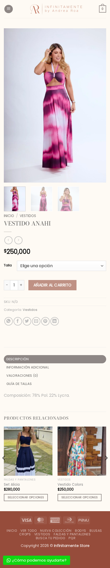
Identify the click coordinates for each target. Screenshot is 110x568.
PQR (72, 538)
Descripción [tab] (17, 359)
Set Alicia (12, 484)
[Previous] (12, 105)
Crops (25, 534)
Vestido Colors (70, 484)
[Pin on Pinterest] (45, 321)
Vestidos (28, 215)
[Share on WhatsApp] (8, 321)
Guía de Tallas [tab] (19, 384)
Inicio (9, 215)
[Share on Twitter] (27, 321)
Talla (8, 265)
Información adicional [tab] (27, 367)
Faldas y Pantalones (72, 534)
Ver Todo (28, 530)
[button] (8, 9)
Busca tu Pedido (50, 538)
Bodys (80, 530)
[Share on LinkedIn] (54, 321)
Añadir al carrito (53, 285)
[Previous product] (18, 240)
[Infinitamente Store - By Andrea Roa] (56, 9)
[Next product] (8, 240)
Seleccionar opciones (26, 497)
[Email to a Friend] (36, 321)
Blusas (96, 530)
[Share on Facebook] (18, 321)
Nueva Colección (55, 530)
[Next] (97, 105)
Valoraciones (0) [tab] (22, 375)
